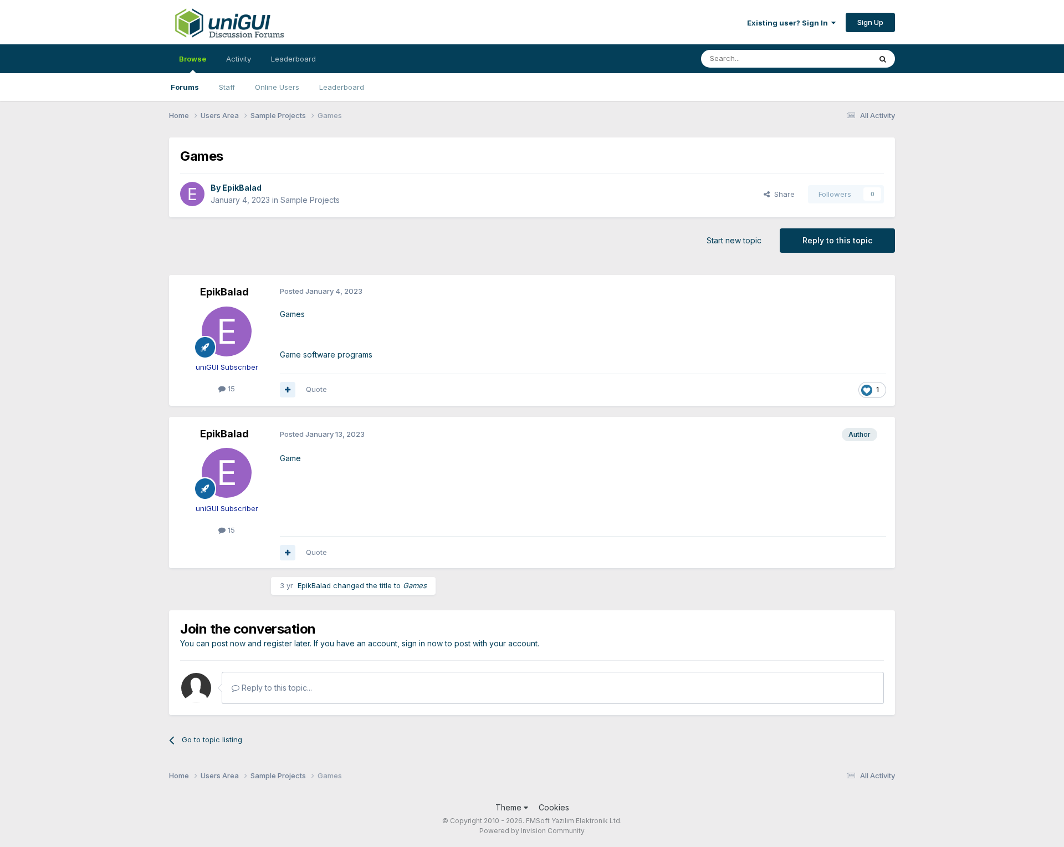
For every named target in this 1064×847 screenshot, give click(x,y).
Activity (238, 58)
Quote (316, 389)
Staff (227, 87)
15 (230, 388)
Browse (192, 58)
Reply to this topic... (275, 687)
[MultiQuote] (287, 389)
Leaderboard (341, 87)
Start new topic (734, 240)
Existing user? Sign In (789, 22)
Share (782, 194)
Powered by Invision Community (532, 830)
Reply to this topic (837, 240)
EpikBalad (242, 187)
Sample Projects (310, 200)
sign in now (422, 643)
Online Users (277, 87)
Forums (185, 87)
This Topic (838, 58)
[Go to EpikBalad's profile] (192, 194)
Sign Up (870, 22)
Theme (509, 807)
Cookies (554, 807)
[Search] (883, 59)
